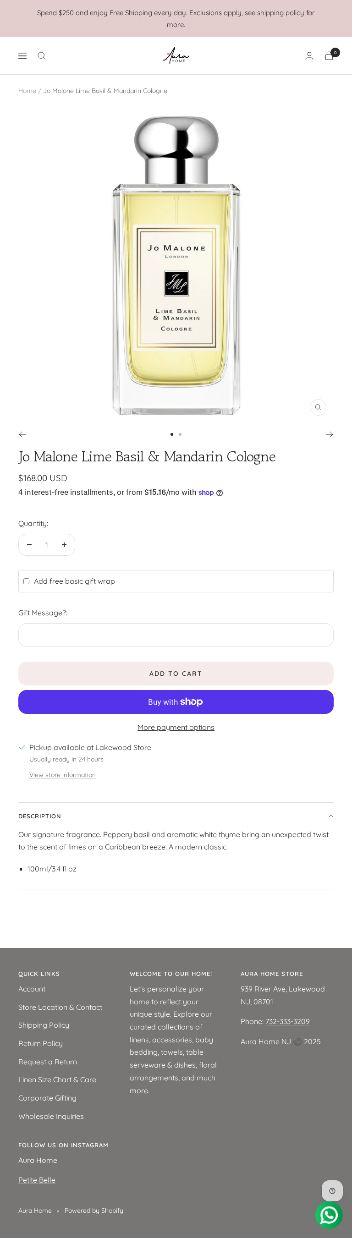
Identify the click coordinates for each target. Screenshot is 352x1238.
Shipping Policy (43, 1025)
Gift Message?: (42, 612)
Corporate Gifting (47, 1097)
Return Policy (40, 1043)
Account (31, 988)
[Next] (330, 434)
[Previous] (22, 434)
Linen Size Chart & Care (57, 1079)
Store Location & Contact (60, 1007)
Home (27, 91)
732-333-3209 (287, 1021)
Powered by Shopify (94, 1210)
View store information (62, 775)
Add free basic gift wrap (74, 581)
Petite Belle (36, 1179)
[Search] (42, 56)
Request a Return (47, 1061)
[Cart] (329, 55)
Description (39, 816)
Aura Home (37, 1160)
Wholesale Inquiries (51, 1116)
